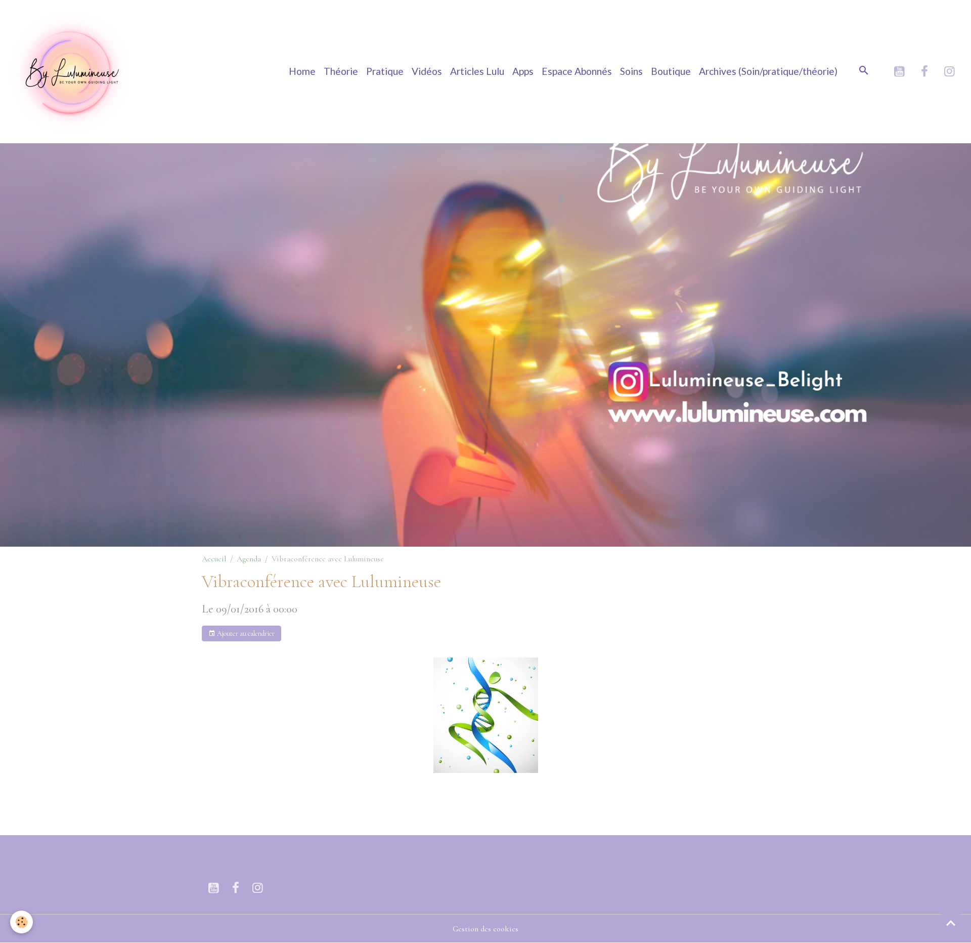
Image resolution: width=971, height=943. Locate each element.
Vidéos (427, 71)
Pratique (385, 71)
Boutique (671, 71)
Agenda (249, 559)
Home (302, 71)
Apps (523, 71)
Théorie (341, 71)
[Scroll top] (950, 922)
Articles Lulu (477, 71)
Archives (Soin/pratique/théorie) (768, 71)
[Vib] (485, 715)
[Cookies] (21, 922)
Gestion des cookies (485, 929)
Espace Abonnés (577, 71)
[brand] (73, 71)
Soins (631, 71)
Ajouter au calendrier (245, 633)
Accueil (214, 559)
